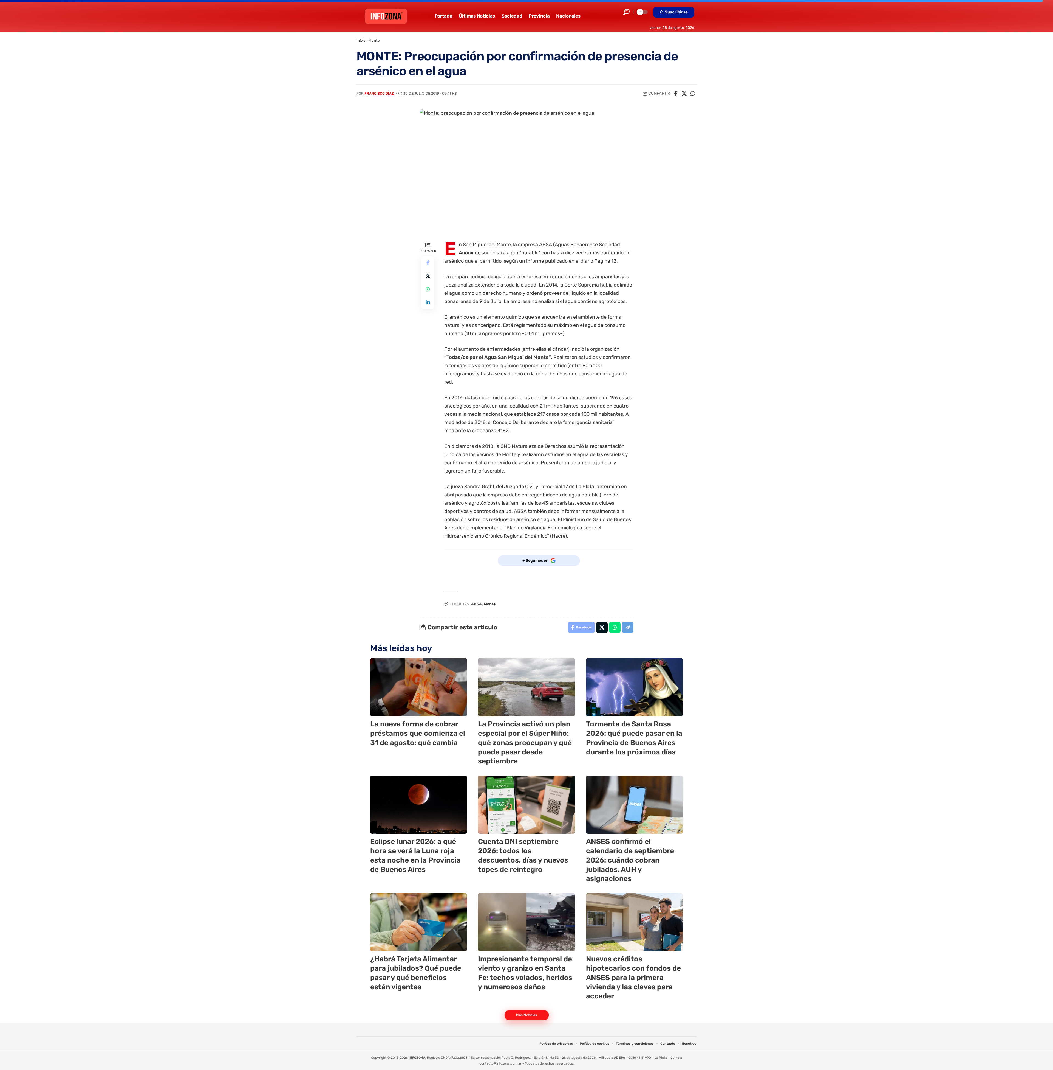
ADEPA (619, 1058)
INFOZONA (417, 1058)
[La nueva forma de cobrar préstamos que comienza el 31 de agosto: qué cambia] (418, 687)
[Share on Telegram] (627, 627)
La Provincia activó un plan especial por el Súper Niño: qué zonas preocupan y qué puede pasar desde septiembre (525, 742)
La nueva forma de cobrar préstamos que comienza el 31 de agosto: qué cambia (417, 733)
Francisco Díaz (379, 93)
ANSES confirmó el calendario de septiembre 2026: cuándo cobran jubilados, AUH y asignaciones (630, 860)
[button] (626, 12)
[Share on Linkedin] (427, 302)
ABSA (476, 604)
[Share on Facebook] (676, 93)
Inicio (361, 40)
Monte (374, 40)
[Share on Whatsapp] (693, 93)
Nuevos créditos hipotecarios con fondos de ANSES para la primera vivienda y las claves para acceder (633, 977)
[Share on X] (684, 93)
